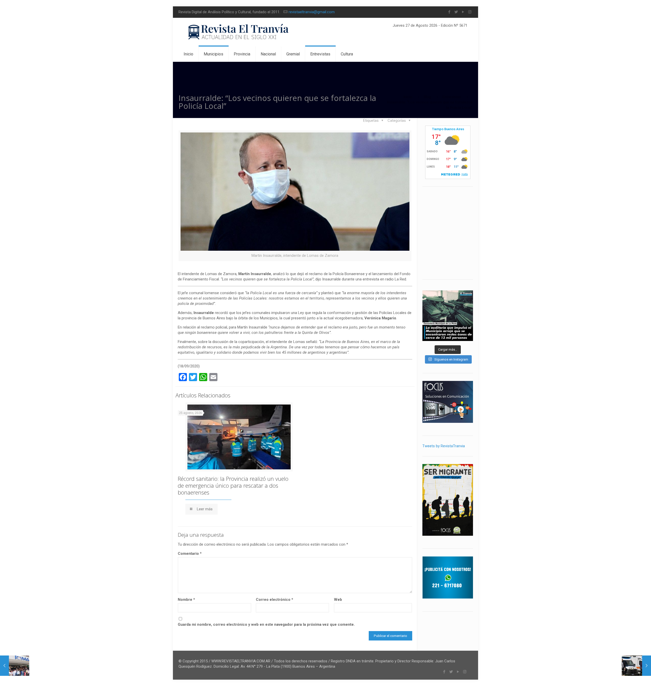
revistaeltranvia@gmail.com (312, 12)
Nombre (186, 599)
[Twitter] (456, 12)
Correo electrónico (274, 599)
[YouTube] (463, 12)
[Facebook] (449, 12)
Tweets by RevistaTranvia (443, 446)
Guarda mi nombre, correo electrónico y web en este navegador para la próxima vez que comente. (266, 624)
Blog (427, 97)
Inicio (407, 97)
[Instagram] (469, 12)
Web (338, 599)
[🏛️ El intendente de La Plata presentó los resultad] (447, 315)
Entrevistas (451, 97)
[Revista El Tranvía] (238, 32)
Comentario (190, 553)
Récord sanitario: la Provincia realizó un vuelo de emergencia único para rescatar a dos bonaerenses (233, 485)
